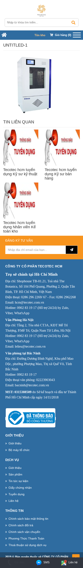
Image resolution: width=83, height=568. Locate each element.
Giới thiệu (15, 443)
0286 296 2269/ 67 (34, 297)
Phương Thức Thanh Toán (26, 538)
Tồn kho (39, 35)
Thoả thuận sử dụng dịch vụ (27, 545)
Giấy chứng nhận (20, 487)
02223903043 (45, 380)
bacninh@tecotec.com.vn (32, 385)
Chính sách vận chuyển (24, 532)
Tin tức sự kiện (18, 481)
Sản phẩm (15, 474)
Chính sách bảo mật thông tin (28, 518)
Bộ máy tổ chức (19, 450)
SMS (46, 562)
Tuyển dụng (16, 494)
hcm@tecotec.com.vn (29, 302)
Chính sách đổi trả (21, 525)
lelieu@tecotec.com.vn (30, 346)
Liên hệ (14, 500)
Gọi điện (18, 562)
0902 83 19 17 (27, 308)
